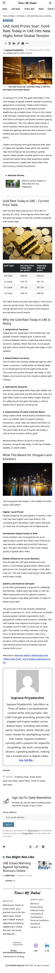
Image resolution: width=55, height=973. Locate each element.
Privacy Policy (27, 833)
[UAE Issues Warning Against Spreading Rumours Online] (45, 865)
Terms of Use (33, 830)
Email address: (10, 812)
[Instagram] (35, 948)
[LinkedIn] (47, 948)
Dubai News (35, 776)
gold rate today (10, 780)
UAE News (8, 21)
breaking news (22, 776)
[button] (5, 3)
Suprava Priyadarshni (14, 50)
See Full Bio (26, 760)
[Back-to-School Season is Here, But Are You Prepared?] (13, 184)
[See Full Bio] (34, 760)
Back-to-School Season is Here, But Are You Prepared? (34, 183)
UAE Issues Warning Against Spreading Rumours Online (17, 867)
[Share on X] (10, 43)
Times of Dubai (9, 16)
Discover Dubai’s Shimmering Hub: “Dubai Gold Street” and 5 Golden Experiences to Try (26, 659)
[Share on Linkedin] (14, 43)
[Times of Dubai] (27, 3)
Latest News (24, 780)
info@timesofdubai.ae (14, 952)
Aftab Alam (10, 875)
